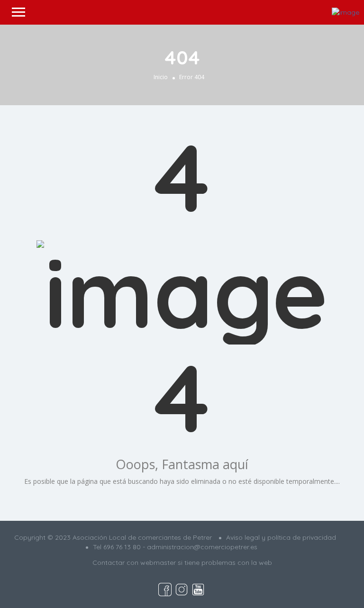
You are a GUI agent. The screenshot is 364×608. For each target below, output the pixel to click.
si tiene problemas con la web (225, 562)
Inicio (161, 77)
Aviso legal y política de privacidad (281, 537)
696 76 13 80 (122, 547)
